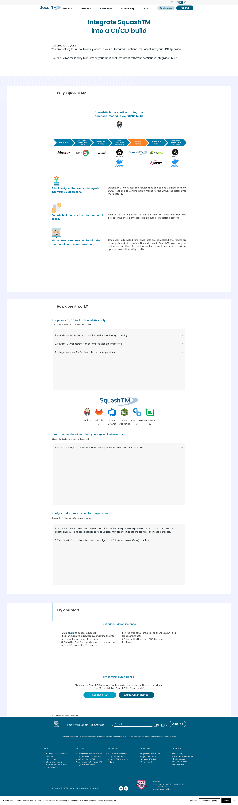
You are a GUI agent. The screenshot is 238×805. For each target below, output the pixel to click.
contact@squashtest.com (164, 789)
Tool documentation (118, 753)
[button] (70, 8)
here (71, 633)
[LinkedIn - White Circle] (126, 788)
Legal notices (96, 788)
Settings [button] (193, 800)
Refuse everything (209, 800)
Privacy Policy (110, 800)
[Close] (234, 800)
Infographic (74, 715)
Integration (60, 715)
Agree (226, 800)
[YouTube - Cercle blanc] (121, 788)
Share (67, 715)
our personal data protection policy (163, 736)
